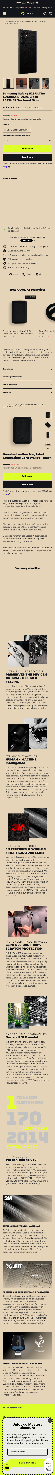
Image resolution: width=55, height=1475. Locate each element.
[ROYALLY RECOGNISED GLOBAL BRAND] (27, 1346)
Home (5, 21)
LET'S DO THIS (27, 1462)
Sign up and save (11, 1417)
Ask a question (10, 384)
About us (7, 392)
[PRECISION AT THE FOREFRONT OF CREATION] (27, 1274)
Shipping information (12, 377)
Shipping (19, 119)
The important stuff (12, 1408)
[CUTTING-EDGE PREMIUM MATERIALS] (27, 1208)
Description (8, 369)
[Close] (50, 1420)
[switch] (48, 1469)
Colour (6, 125)
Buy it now (27, 157)
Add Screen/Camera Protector (16, 136)
